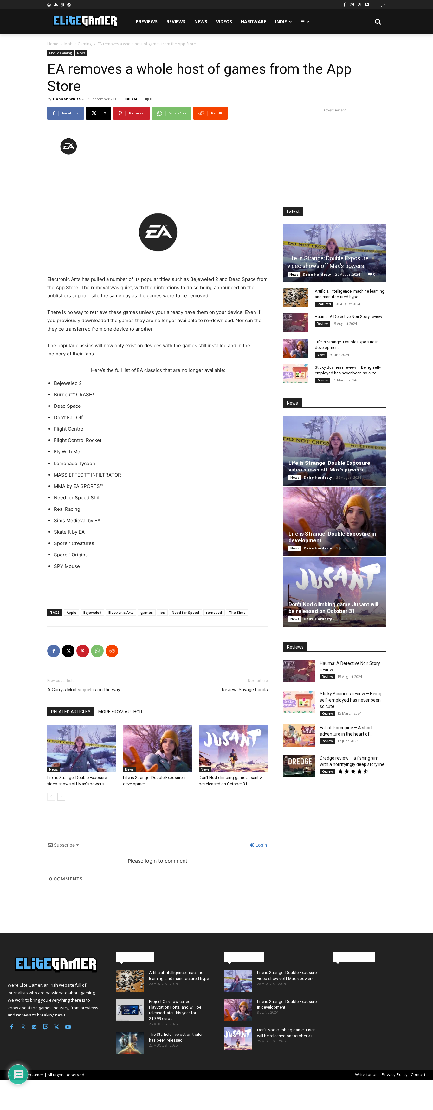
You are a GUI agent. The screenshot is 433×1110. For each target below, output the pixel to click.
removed (214, 612)
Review (322, 323)
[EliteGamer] (84, 21)
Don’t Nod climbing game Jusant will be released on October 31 (333, 607)
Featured (324, 304)
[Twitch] (46, 1027)
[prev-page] (51, 797)
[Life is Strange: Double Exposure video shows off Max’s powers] (81, 748)
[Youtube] (367, 4)
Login (260, 844)
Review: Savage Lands (245, 689)
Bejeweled (92, 612)
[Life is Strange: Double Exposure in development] (157, 748)
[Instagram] (352, 4)
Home (52, 44)
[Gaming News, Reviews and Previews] (54, 965)
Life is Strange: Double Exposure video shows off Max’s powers (329, 466)
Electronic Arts (120, 612)
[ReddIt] (112, 651)
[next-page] (61, 797)
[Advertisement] (157, 179)
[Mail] (34, 1027)
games (146, 612)
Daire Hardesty (317, 274)
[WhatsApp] (97, 651)
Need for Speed (185, 612)
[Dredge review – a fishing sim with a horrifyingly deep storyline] (299, 766)
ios (162, 612)
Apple (71, 612)
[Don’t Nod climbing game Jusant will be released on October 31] (233, 748)
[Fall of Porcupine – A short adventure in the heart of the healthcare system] (299, 735)
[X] (359, 4)
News (81, 53)
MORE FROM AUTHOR (120, 711)
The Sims (237, 612)
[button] (378, 21)
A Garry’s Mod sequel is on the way (83, 689)
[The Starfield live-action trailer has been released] (130, 1043)
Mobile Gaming (78, 44)
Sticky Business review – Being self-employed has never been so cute (350, 700)
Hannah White (67, 98)
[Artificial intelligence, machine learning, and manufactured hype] (295, 297)
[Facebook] (344, 4)
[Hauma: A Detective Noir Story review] (295, 322)
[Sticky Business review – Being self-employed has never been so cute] (295, 373)
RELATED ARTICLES (71, 711)
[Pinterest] (82, 651)
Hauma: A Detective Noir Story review (348, 316)
